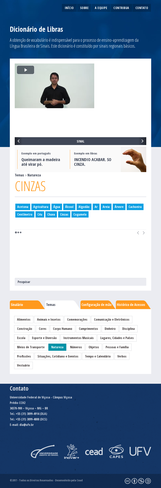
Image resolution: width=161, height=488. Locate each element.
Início (69, 8)
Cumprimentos (88, 329)
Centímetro (24, 214)
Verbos (121, 356)
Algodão (84, 207)
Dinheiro (110, 329)
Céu (40, 214)
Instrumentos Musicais (78, 338)
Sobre (84, 8)
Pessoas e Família (117, 347)
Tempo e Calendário (98, 356)
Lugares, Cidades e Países (117, 338)
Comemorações (77, 319)
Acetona (22, 207)
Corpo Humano (62, 329)
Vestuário (23, 365)
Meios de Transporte (31, 347)
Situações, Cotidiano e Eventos (58, 356)
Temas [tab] (50, 304)
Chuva (51, 214)
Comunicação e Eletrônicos (111, 319)
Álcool (69, 207)
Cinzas (64, 214)
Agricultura (40, 207)
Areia (106, 207)
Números (76, 347)
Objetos (94, 347)
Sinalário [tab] (17, 304)
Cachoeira (135, 207)
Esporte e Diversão (44, 338)
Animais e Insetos (48, 319)
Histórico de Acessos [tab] (131, 304)
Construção (24, 329)
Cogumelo (80, 214)
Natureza (57, 347)
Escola (21, 338)
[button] (19, 141)
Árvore (119, 207)
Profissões (24, 356)
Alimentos (23, 319)
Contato (141, 8)
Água (56, 207)
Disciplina (128, 329)
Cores (42, 329)
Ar (96, 207)
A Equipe (101, 8)
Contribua (121, 8)
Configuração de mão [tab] (96, 304)
